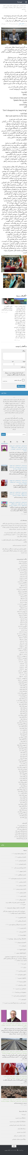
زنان (24, 967)
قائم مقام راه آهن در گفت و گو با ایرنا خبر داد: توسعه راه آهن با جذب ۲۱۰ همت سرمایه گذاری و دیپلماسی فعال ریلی (15, 534)
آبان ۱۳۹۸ (24, 711)
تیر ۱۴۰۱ (25, 652)
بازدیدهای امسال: (22, 836)
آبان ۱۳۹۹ (24, 689)
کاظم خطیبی (21, 23)
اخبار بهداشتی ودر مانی (19, 867)
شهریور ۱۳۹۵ (23, 782)
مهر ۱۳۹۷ (24, 736)
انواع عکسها (22, 949)
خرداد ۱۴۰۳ (24, 609)
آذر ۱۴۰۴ (25, 576)
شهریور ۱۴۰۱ (23, 648)
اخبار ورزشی (22, 931)
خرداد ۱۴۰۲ (24, 632)
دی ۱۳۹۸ (25, 708)
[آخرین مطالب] (4, 442)
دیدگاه (23, 351)
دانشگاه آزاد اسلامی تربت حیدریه (17, 1121)
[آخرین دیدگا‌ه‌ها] (17, 442)
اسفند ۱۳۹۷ (24, 726)
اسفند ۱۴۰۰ (24, 660)
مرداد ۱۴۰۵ (24, 563)
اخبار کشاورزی (21, 917)
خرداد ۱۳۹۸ (24, 721)
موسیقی (23, 999)
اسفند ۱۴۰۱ (24, 637)
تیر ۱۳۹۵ (25, 786)
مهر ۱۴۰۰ (24, 669)
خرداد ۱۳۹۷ (24, 743)
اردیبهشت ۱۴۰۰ (23, 678)
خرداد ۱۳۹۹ (24, 699)
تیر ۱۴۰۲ (25, 630)
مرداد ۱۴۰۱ (24, 650)
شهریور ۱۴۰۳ (23, 604)
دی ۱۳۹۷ (25, 730)
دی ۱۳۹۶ (25, 752)
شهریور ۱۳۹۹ (23, 693)
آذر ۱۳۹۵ (25, 776)
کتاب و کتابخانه (12, 7)
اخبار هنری (22, 928)
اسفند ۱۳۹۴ (24, 793)
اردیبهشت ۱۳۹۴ (23, 812)
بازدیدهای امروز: (23, 825)
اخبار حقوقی (16, 5)
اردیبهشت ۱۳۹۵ (23, 789)
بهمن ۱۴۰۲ (24, 617)
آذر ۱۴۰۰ (25, 665)
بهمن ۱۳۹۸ (24, 706)
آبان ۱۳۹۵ (24, 778)
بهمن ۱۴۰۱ (24, 639)
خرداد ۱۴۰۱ (24, 654)
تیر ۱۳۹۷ (25, 741)
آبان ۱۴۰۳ (24, 600)
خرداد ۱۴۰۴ (24, 587)
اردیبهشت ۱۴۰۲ (23, 634)
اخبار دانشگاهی (14, 447)
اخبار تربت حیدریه (21, 1132)
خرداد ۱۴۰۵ (24, 567)
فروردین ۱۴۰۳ (23, 613)
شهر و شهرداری (21, 974)
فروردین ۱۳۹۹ (23, 702)
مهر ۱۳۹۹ (24, 691)
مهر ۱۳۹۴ (24, 802)
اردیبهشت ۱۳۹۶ (23, 767)
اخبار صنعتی (18, 449)
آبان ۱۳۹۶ (24, 756)
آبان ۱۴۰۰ (24, 667)
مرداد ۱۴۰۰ (24, 673)
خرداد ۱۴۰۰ (24, 676)
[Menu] (26, 2)
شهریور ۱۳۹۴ (23, 804)
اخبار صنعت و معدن (20, 889)
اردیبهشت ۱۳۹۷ (23, 745)
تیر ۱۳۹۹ (25, 697)
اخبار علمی (22, 896)
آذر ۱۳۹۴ (25, 799)
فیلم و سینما (22, 981)
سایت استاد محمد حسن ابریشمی (17, 1125)
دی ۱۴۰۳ (25, 596)
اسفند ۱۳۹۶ (24, 749)
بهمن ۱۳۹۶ (24, 750)
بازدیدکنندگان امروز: (22, 827)
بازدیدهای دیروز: (23, 829)
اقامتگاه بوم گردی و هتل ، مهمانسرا (17, 939)
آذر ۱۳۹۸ (25, 710)
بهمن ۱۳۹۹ (24, 684)
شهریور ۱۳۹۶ (23, 760)
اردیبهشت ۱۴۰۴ (23, 589)
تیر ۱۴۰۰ (25, 674)
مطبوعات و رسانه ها (17, 468)
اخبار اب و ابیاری (21, 857)
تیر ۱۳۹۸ (25, 719)
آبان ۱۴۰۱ (24, 645)
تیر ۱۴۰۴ (25, 585)
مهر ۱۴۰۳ (24, 602)
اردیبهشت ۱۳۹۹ (23, 700)
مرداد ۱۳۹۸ (24, 717)
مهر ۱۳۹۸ (24, 713)
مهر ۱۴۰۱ (24, 647)
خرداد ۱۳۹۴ (24, 810)
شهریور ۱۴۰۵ (23, 561)
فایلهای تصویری (21, 978)
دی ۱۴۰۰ (25, 663)
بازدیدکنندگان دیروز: (22, 831)
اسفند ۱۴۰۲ (24, 615)
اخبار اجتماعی (23, 5)
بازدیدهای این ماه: (22, 835)
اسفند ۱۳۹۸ (24, 704)
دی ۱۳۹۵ (25, 775)
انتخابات (23, 946)
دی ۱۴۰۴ (25, 574)
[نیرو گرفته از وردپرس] (17, 1150)
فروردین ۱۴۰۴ (23, 591)
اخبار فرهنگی (19, 7)
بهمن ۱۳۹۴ (24, 795)
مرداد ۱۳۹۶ (24, 762)
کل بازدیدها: (24, 838)
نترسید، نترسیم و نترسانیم (20, 497)
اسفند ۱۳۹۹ (24, 682)
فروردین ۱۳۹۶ (23, 769)
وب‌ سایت (23, 367)
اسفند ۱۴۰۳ (24, 593)
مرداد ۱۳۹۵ (24, 784)
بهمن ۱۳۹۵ (24, 773)
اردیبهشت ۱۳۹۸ (23, 723)
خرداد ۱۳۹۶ (24, 765)
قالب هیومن (7, 1150)
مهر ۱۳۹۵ (24, 780)
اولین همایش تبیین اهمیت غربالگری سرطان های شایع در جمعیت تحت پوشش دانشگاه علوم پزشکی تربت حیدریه (14, 550)
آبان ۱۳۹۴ (24, 801)
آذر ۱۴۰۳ (25, 598)
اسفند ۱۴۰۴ (24, 571)
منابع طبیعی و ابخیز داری (19, 996)
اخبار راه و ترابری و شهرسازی (21, 467)
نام (13, 361)
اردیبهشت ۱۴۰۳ (23, 611)
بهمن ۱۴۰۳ (24, 595)
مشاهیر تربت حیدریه (20, 988)
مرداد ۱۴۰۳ (24, 606)
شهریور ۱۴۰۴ (23, 582)
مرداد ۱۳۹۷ (24, 739)
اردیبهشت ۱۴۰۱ (23, 656)
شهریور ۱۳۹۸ (23, 715)
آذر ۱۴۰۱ (25, 643)
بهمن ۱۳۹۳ (24, 817)
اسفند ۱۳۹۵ (24, 771)
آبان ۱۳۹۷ (24, 734)
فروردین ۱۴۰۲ (23, 635)
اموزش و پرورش (21, 942)
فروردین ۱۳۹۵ (23, 791)
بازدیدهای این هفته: (22, 833)
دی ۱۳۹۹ (25, 686)
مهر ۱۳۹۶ (24, 758)
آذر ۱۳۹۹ (25, 687)
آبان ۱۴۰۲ (24, 622)
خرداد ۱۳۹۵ (24, 788)
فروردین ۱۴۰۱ (23, 658)
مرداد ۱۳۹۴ (24, 806)
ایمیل (23, 361)
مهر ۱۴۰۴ (24, 580)
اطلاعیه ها (23, 935)
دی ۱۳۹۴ (25, 797)
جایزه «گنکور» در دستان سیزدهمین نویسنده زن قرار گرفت (6, 308)
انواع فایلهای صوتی (20, 953)
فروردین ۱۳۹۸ (23, 724)
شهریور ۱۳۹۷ (23, 737)
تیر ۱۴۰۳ (25, 608)
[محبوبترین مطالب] (11, 442)
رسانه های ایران (21, 1128)
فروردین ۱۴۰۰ (23, 680)
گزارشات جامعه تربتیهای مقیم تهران (15, 908)
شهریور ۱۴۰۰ (23, 671)
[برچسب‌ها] (23, 442)
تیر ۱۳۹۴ (25, 808)
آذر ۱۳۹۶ (25, 754)
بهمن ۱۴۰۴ (24, 572)
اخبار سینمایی (22, 885)
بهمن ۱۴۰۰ (24, 661)
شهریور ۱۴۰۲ (23, 626)
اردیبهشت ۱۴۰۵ (23, 569)
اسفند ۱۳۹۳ (24, 815)
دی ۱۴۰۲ (25, 619)
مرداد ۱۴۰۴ (24, 583)
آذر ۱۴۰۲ (25, 621)
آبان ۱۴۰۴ (24, 578)
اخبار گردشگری (21, 921)
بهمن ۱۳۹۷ (24, 728)
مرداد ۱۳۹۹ (24, 695)
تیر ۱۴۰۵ (25, 565)
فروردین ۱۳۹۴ (23, 814)
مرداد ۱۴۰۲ (24, 628)
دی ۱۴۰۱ (25, 641)
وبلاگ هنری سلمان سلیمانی (18, 1139)
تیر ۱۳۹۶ (25, 763)
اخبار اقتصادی (18, 445)
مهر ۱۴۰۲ (24, 624)
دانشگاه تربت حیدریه (20, 1118)
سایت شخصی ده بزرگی (19, 1135)
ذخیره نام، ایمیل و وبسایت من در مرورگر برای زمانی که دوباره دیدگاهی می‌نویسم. (15, 373)
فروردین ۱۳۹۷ (23, 747)
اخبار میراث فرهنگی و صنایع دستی (17, 924)
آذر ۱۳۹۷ (25, 732)
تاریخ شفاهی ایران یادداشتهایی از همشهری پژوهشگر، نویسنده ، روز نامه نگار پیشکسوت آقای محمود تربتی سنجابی (15, 958)
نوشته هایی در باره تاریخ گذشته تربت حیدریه (14, 1003)
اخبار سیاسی (9, 5)
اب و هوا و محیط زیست (19, 853)
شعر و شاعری (22, 971)
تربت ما (20, 2)
